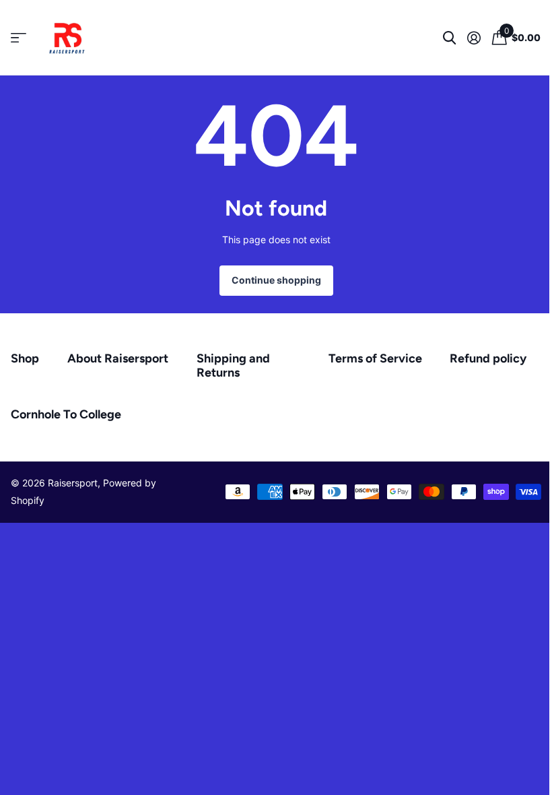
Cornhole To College (66, 414)
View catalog (18, 38)
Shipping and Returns (233, 365)
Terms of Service (375, 358)
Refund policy (488, 358)
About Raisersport (117, 358)
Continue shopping (276, 280)
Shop (25, 358)
